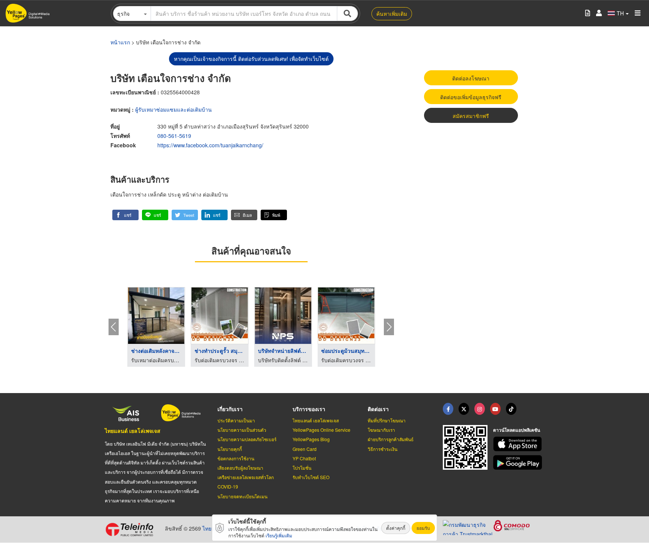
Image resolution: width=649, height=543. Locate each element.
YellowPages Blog (311, 439)
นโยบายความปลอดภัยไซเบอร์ (246, 439)
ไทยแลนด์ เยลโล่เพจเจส (132, 430)
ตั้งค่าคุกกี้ (395, 528)
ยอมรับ (423, 528)
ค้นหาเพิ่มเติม (391, 13)
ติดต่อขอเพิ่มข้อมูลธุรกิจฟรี (470, 97)
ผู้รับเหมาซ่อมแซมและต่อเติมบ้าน (173, 109)
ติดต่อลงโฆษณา (470, 78)
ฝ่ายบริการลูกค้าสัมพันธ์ (391, 439)
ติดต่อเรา (378, 409)
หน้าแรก (120, 42)
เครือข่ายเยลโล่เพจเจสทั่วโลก (245, 477)
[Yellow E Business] (448, 409)
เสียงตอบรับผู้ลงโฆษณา (240, 467)
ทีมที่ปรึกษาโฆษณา (387, 420)
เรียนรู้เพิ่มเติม (279, 535)
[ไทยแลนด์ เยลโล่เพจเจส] (464, 409)
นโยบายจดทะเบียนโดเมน (242, 496)
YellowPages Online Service (321, 430)
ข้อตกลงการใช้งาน (235, 458)
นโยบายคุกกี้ (229, 449)
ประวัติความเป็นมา (236, 420)
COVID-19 (227, 486)
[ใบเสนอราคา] (587, 13)
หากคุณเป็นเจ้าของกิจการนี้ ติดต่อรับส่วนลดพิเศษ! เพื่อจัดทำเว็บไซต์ (251, 58)
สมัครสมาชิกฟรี (471, 115)
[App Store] (518, 444)
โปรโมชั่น (302, 467)
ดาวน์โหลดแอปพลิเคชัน (516, 430)
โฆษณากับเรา (381, 430)
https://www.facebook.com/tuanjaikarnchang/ (210, 145)
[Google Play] (518, 462)
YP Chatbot (304, 458)
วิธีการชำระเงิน (382, 449)
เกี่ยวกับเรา (230, 409)
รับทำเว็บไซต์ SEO (311, 477)
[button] (125, 215)
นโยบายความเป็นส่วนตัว (241, 430)
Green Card (305, 449)
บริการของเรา (309, 409)
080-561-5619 (174, 135)
